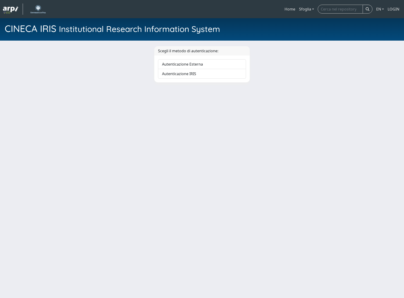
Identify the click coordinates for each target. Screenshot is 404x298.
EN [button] (378, 9)
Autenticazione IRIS (179, 73)
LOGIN (393, 9)
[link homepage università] (38, 9)
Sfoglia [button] (305, 9)
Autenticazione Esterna (182, 64)
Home (290, 9)
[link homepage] (13, 9)
